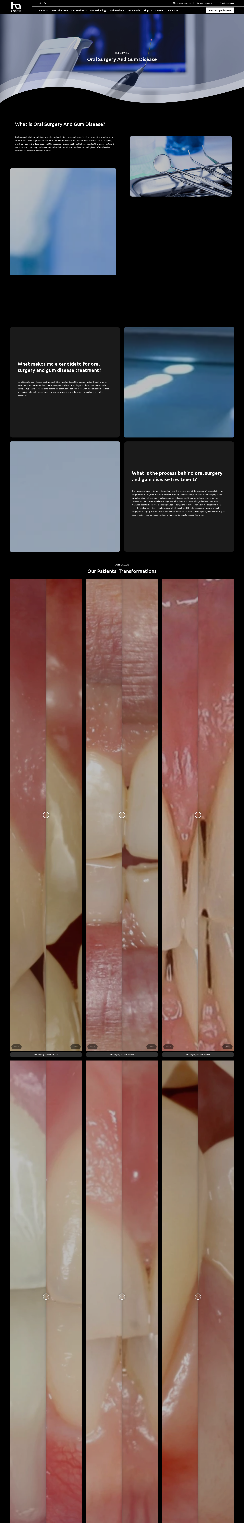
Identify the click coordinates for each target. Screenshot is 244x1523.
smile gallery (117, 10)
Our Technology (98, 10)
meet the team (60, 10)
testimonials (133, 10)
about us (43, 10)
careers (159, 10)
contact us (172, 10)
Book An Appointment (220, 10)
